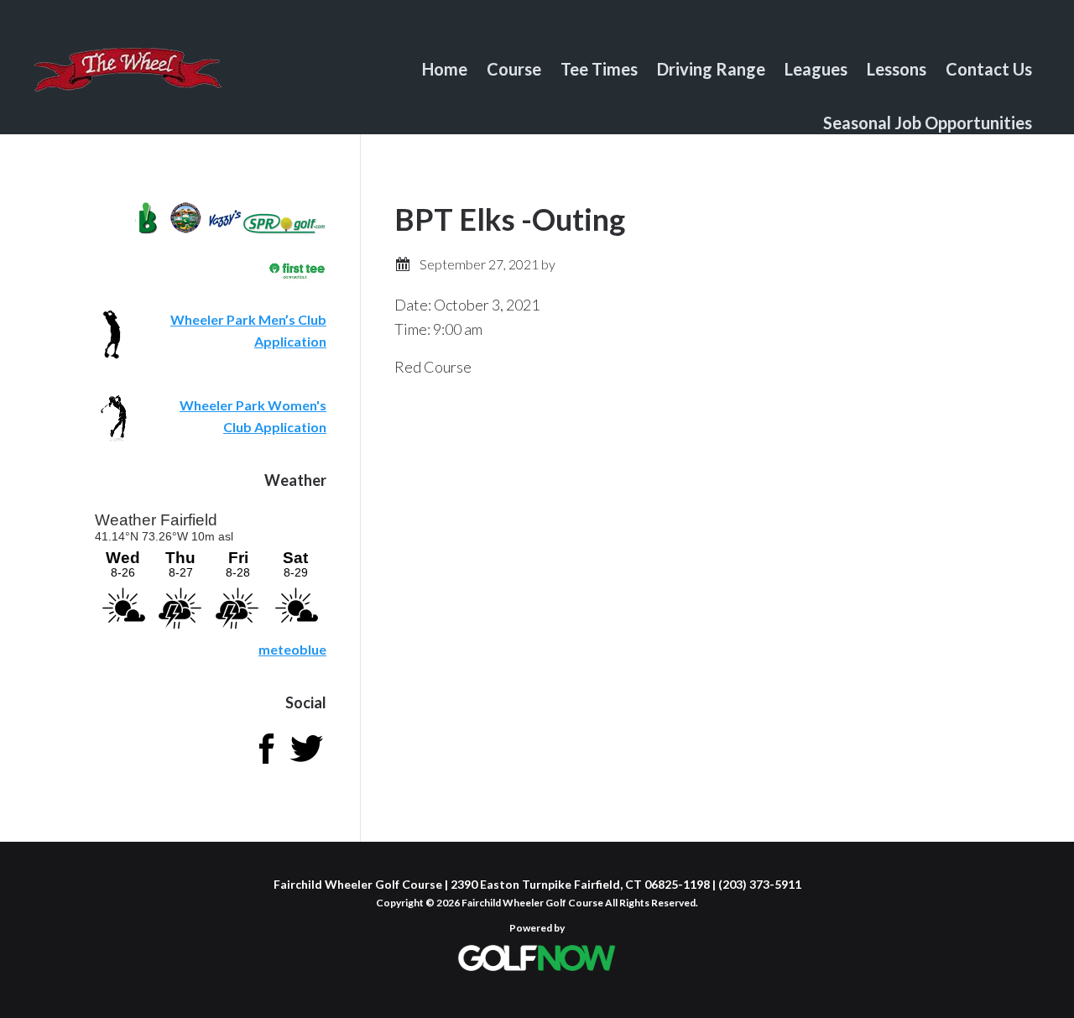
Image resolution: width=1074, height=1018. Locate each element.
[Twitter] (306, 763)
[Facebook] (266, 763)
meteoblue (292, 649)
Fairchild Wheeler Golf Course (128, 79)
